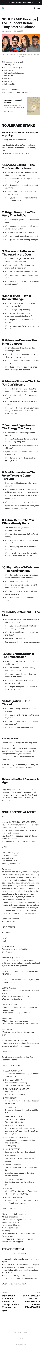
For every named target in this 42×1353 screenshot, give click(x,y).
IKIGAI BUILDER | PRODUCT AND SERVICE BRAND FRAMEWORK (31, 1300)
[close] (39, 2)
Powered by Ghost (21, 1344)
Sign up (21, 1338)
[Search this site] (34, 8)
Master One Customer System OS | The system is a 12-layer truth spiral (10, 1302)
